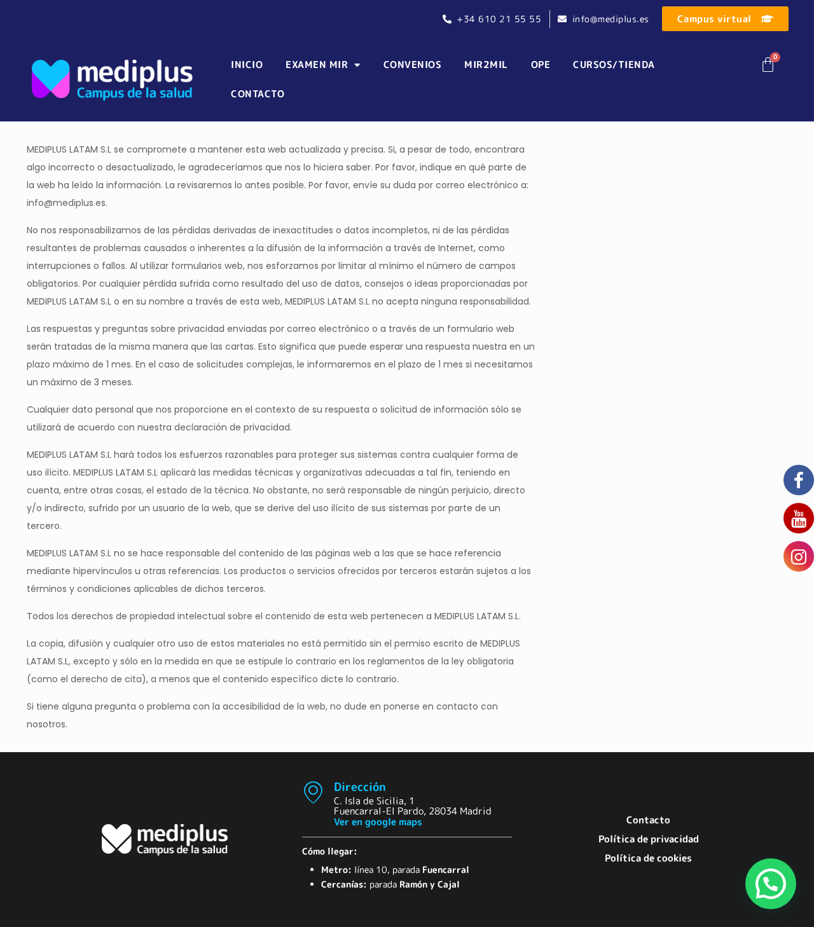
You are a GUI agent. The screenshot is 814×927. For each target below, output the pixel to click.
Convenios (412, 64)
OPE (541, 64)
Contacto (257, 93)
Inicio (247, 64)
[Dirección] (313, 792)
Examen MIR (317, 64)
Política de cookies (648, 858)
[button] (770, 883)
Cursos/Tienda (614, 64)
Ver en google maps (378, 821)
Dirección (360, 786)
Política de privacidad (648, 839)
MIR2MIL (486, 64)
